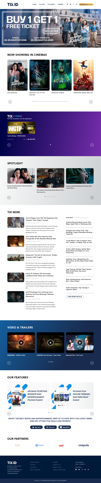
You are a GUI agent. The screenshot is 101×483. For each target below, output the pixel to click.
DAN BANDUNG (12, 92)
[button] (10, 102)
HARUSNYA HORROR (57, 92)
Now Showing (34, 462)
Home (34, 4)
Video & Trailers (35, 469)
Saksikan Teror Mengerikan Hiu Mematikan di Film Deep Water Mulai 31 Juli (79, 261)
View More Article (75, 296)
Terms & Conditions (59, 469)
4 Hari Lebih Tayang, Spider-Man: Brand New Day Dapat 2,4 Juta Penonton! (78, 250)
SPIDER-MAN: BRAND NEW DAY (83, 92)
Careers (60, 4)
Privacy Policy (57, 467)
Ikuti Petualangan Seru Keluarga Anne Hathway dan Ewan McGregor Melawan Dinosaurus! (40, 294)
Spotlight (33, 467)
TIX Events (51, 4)
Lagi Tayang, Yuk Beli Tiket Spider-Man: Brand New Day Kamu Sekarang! (79, 271)
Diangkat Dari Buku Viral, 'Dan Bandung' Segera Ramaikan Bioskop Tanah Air (79, 232)
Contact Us (56, 464)
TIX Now (42, 4)
